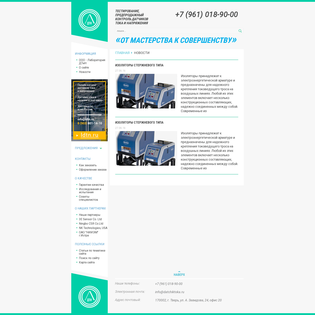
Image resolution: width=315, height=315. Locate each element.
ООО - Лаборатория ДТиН (92, 61)
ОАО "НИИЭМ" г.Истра (88, 234)
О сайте (84, 67)
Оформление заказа (92, 169)
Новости (84, 72)
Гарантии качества (91, 184)
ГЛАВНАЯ (122, 53)
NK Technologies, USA (93, 228)
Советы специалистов (88, 198)
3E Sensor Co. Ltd (90, 219)
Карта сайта (87, 262)
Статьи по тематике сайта (92, 252)
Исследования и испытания (90, 190)
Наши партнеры (89, 215)
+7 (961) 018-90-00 (206, 14)
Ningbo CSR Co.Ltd (91, 223)
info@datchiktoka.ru (169, 292)
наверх (179, 274)
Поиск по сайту (89, 258)
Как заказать (88, 165)
